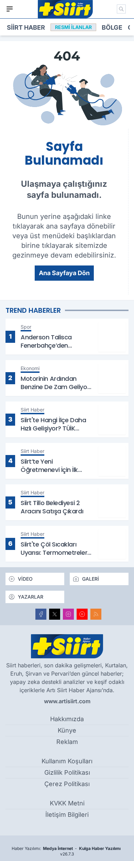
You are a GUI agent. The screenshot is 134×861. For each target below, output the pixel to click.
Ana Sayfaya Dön (64, 273)
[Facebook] (40, 614)
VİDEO (25, 579)
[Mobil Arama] (121, 8)
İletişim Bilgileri (67, 814)
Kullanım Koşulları (67, 761)
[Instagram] (68, 614)
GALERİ (90, 579)
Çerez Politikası (67, 783)
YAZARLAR (30, 597)
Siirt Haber (26, 27)
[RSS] (95, 614)
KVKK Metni (67, 803)
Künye (67, 730)
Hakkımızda (67, 719)
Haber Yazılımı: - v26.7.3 (66, 851)
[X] (54, 614)
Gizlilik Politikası (67, 772)
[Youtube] (82, 614)
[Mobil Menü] (9, 9)
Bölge (112, 27)
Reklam (67, 741)
